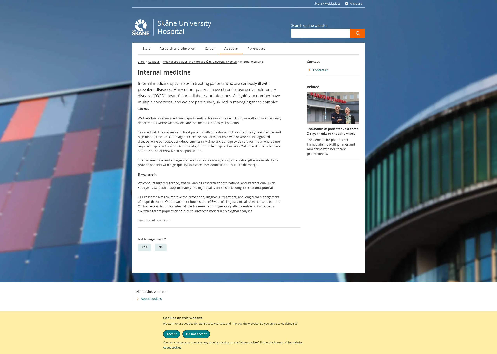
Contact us (321, 70)
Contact (313, 61)
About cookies (172, 347)
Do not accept (196, 334)
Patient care (256, 48)
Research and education (177, 48)
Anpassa (355, 3)
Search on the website (309, 25)
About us (231, 48)
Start (146, 48)
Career (210, 48)
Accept (172, 334)
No (161, 247)
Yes (144, 247)
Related (313, 86)
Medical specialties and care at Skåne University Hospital (200, 61)
